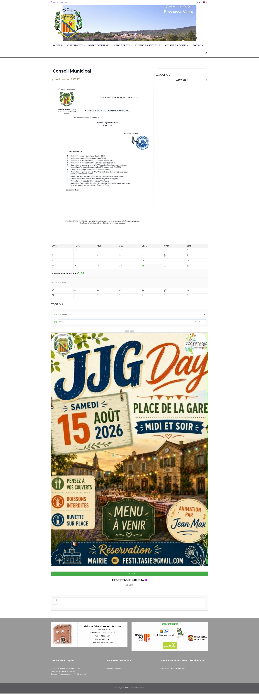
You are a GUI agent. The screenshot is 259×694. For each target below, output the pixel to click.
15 (165, 260)
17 (53, 266)
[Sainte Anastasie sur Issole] (67, 23)
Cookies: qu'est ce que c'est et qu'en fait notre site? (69, 663)
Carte (198, 2)
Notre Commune (98, 45)
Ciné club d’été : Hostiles (128, 568)
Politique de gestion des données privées (65, 657)
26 (98, 290)
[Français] (205, 2)
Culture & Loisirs (176, 45)
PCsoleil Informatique (113, 657)
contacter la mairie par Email (102, 631)
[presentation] (127, 331)
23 (188, 266)
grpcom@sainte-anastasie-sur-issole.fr (172, 657)
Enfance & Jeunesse (147, 45)
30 (188, 290)
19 (98, 266)
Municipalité (75, 45)
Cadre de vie (122, 45)
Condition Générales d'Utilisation (63, 660)
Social (197, 45)
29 (165, 290)
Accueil (57, 45)
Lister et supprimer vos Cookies (62, 666)
